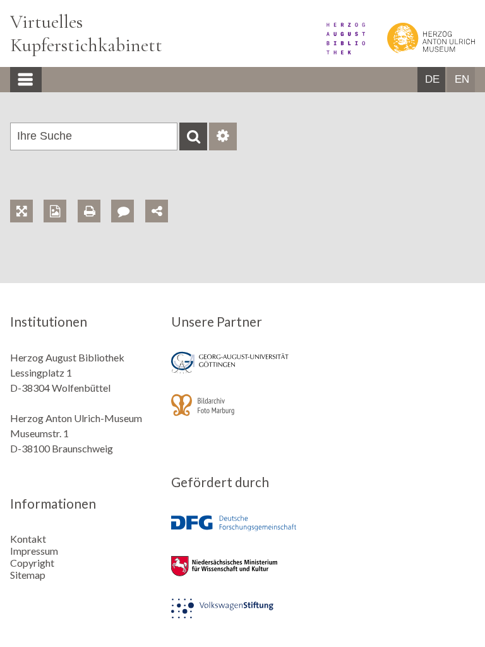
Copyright (32, 563)
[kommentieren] (122, 211)
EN (462, 79)
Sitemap (27, 575)
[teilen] (156, 211)
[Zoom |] (27, 197)
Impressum (34, 551)
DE (432, 79)
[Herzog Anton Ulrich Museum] (421, 50)
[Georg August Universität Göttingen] (242, 371)
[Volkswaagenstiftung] (242, 617)
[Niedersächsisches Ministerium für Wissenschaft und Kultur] (242, 574)
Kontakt (28, 539)
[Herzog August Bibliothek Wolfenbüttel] (337, 50)
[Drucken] (94, 197)
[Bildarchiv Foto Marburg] (242, 413)
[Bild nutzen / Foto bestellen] (55, 211)
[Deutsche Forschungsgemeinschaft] (242, 532)
